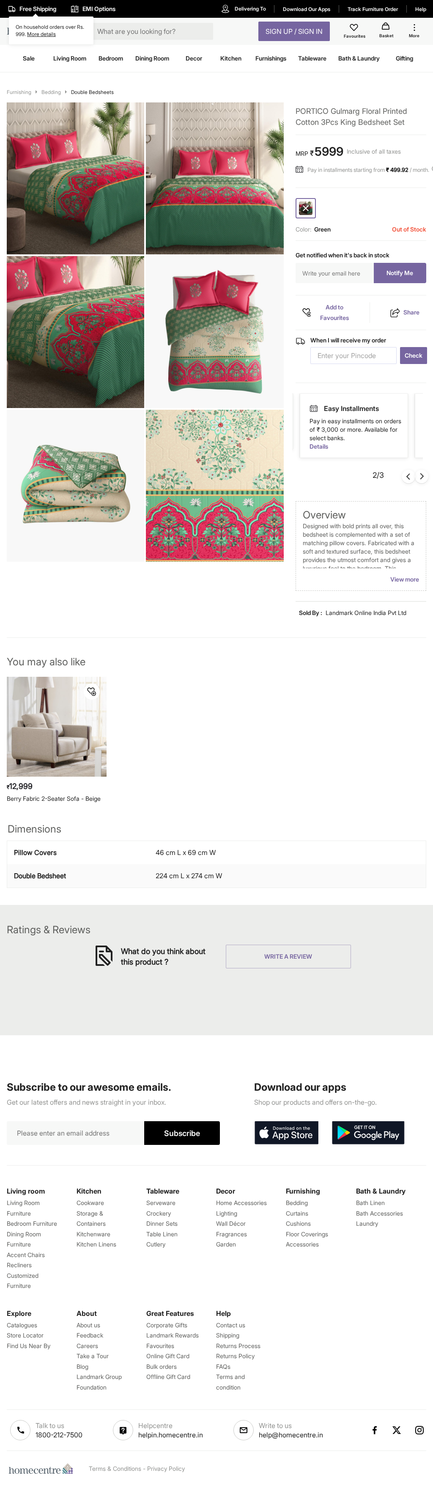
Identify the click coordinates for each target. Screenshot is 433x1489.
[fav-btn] (92, 692)
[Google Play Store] (368, 1133)
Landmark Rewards (172, 1335)
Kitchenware (93, 1234)
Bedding (51, 92)
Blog (82, 1366)
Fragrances (231, 1234)
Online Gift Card (167, 1355)
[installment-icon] (301, 170)
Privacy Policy (166, 1468)
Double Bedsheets (92, 92)
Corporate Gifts (166, 1325)
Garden (226, 1244)
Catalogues (22, 1325)
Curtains (297, 1213)
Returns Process (238, 1345)
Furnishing (19, 92)
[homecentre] (42, 1469)
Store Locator (25, 1335)
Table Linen (162, 1234)
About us (88, 1325)
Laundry (367, 1223)
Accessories (302, 1244)
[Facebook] (374, 1430)
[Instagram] (420, 1430)
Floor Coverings (307, 1234)
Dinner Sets (162, 1223)
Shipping (227, 1335)
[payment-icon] (314, 409)
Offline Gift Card (168, 1376)
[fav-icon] (355, 29)
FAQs (223, 1366)
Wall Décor (231, 1223)
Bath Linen (370, 1202)
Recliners (19, 1264)
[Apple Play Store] (286, 1133)
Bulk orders (161, 1366)
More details (41, 34)
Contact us (230, 1325)
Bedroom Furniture (32, 1223)
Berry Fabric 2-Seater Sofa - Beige (54, 798)
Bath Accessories (379, 1213)
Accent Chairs (26, 1254)
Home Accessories (241, 1202)
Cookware (90, 1202)
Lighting (226, 1213)
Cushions (298, 1223)
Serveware (160, 1202)
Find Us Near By (28, 1345)
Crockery (158, 1213)
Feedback (90, 1335)
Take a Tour (93, 1355)
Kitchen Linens (96, 1244)
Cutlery (155, 1244)
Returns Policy (235, 1355)
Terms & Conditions (115, 1468)
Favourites (160, 1345)
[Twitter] (397, 1430)
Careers (87, 1345)
